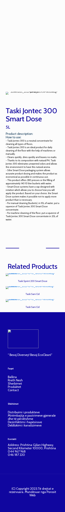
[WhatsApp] (26, 500)
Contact (13, 390)
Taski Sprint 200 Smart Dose (32, 281)
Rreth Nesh (15, 380)
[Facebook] (31, 500)
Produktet (14, 387)
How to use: (13, 137)
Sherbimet (15, 383)
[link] (32, 274)
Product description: (19, 134)
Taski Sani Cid (32, 294)
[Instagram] (35, 500)
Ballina (12, 377)
